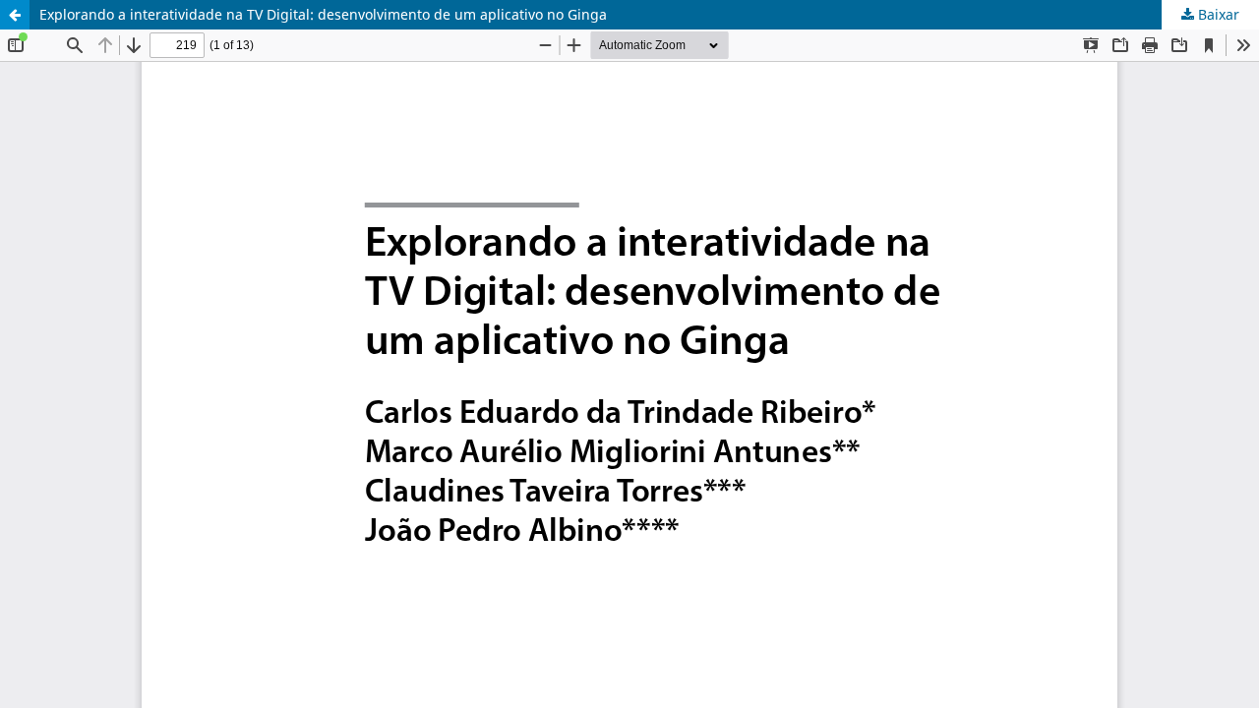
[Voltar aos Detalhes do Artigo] (15, 15)
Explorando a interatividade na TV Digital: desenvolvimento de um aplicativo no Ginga (323, 14)
